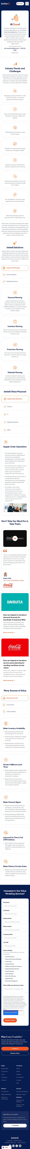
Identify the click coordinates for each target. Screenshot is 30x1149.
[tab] (15, 268)
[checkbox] (15, 969)
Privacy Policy (21, 1142)
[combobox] (6, 1147)
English (6, 1147)
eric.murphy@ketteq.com (11, 48)
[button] (20, 3)
